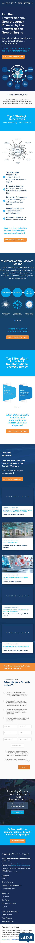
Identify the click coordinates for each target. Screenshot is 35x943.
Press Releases (7, 918)
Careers (4, 907)
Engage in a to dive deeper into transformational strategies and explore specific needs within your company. (17, 695)
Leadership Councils (8, 889)
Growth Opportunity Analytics (11, 885)
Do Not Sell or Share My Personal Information (15, 939)
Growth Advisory (7, 882)
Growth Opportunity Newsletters (20, 865)
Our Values (5, 900)
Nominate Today (17, 841)
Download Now (17, 812)
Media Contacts (7, 915)
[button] (14, 320)
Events (4, 879)
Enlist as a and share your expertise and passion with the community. (17, 720)
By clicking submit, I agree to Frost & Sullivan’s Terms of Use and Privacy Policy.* (18, 760)
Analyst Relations (7, 921)
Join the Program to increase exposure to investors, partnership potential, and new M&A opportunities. (16, 711)
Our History (5, 897)
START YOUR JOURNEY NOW (13, 57)
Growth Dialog (21, 864)
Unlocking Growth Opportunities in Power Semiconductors (17, 795)
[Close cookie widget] (33, 927)
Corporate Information (9, 903)
